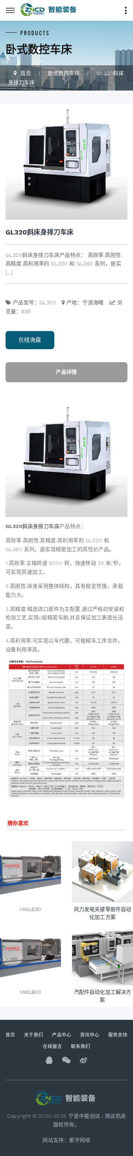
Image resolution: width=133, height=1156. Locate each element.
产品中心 (61, 1034)
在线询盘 (29, 340)
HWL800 (30, 992)
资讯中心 (89, 1034)
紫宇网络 (80, 1140)
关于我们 (33, 1034)
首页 (25, 73)
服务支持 (117, 1034)
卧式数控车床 (64, 73)
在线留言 (52, 1045)
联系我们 (80, 1045)
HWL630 (30, 909)
